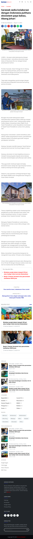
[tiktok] (17, 515)
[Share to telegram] (21, 26)
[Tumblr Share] (15, 26)
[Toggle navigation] (30, 2)
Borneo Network (21, 537)
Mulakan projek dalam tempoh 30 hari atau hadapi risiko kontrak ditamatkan (15, 323)
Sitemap (6, 500)
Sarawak (17, 363)
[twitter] (11, 515)
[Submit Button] (27, 529)
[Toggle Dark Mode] (25, 2)
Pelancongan (12, 371)
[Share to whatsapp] (18, 26)
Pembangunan (12, 386)
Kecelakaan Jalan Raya (14, 379)
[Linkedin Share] (11, 26)
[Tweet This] (5, 26)
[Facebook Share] (2, 26)
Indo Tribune (5, 467)
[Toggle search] (28, 2)
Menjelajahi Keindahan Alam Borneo (18, 373)
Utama (20, 363)
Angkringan (4, 463)
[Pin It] (8, 26)
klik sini (9, 492)
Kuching (21, 379)
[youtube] (14, 515)
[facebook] (19, 2)
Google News (7, 504)
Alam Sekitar (12, 363)
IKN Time (3, 470)
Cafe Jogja (4, 465)
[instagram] (22, 2)
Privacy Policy (7, 507)
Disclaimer (6, 502)
